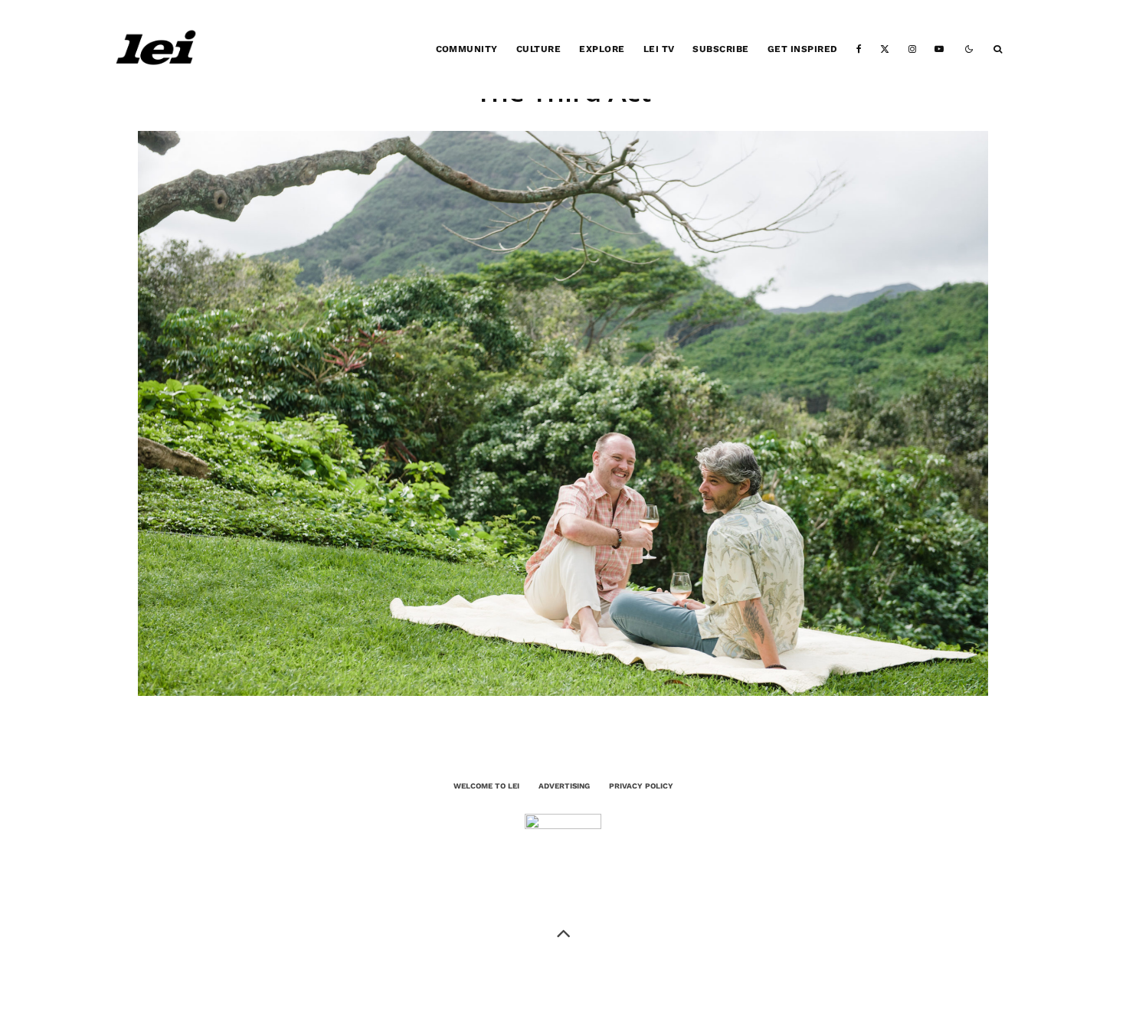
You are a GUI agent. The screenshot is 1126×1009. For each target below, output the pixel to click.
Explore (601, 49)
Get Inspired (803, 49)
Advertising (564, 786)
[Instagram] (912, 49)
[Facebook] (859, 49)
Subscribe (720, 49)
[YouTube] (939, 49)
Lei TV (659, 49)
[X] (885, 49)
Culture (538, 49)
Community (467, 49)
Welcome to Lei (486, 786)
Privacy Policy (641, 786)
